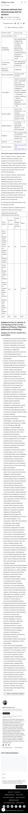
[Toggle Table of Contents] (3, 810)
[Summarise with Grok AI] (21, 23)
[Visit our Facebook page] (4, 806)
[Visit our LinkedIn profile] (12, 806)
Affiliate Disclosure (9, 794)
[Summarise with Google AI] (24, 23)
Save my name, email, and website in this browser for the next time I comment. (14, 782)
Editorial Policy (20, 802)
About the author (18, 747)
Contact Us (17, 792)
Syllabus (7, 5)
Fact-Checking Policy (9, 802)
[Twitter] (9, 745)
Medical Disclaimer (14, 800)
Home (2, 5)
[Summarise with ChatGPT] (15, 23)
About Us (10, 792)
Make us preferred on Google (15, 27)
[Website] (3, 745)
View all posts (6, 713)
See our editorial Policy (7, 747)
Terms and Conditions (8, 797)
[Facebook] (6, 745)
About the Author (20, 797)
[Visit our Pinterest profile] (24, 806)
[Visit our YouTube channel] (8, 806)
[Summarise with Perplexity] (18, 23)
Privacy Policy (19, 794)
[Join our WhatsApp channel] (20, 806)
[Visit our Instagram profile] (16, 806)
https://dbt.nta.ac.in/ (20, 149)
